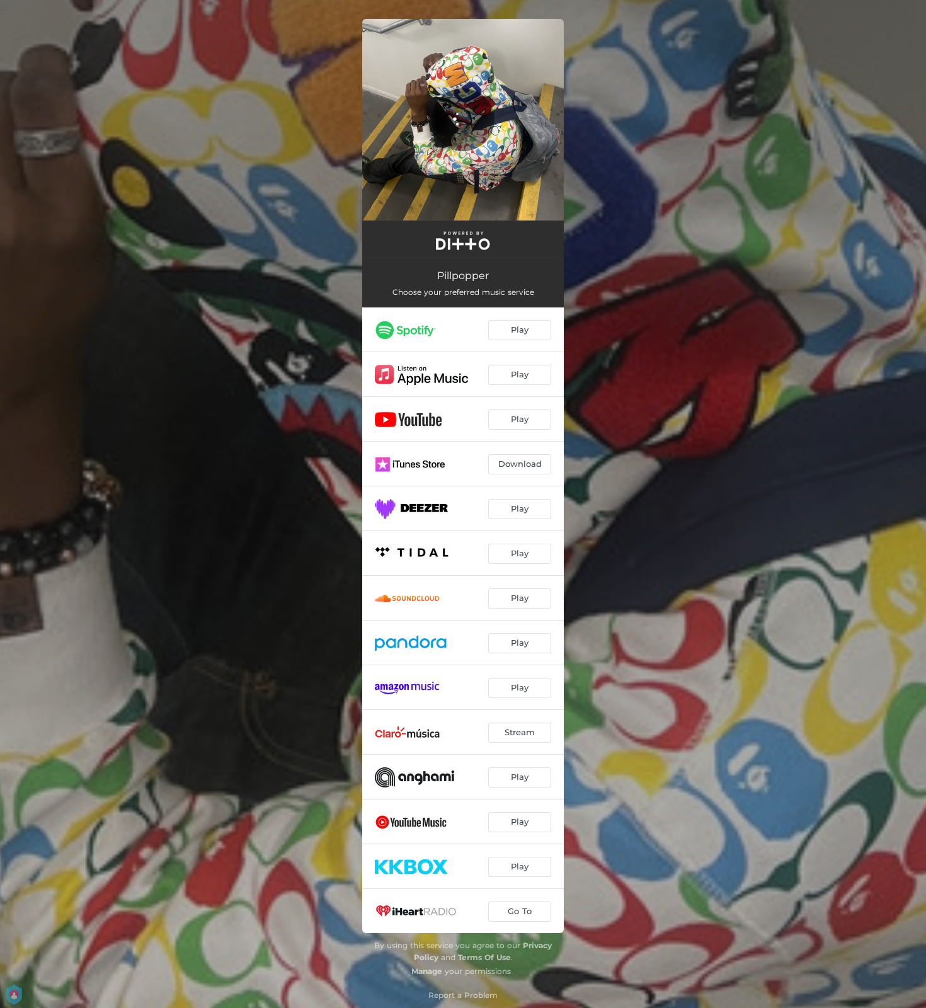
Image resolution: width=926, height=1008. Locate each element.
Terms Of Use (484, 957)
